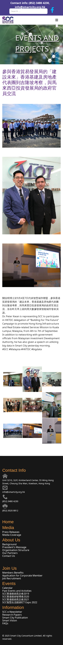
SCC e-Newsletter (12, 611)
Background (9, 544)
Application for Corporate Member (22, 575)
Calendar (7, 588)
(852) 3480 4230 (10, 501)
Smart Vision (9, 620)
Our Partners (10, 553)
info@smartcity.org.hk (30, 7)
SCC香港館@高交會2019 (15, 593)
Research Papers (12, 614)
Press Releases (10, 532)
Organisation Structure (15, 550)
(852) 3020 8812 (10, 510)
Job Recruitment (11, 578)
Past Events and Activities (16, 590)
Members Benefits (13, 572)
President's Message (14, 547)
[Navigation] (56, 20)
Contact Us (8, 556)
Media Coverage (11, 535)
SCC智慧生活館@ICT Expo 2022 (19, 602)
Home (8, 521)
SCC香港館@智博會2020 (15, 596)
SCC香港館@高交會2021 (15, 599)
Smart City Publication (15, 617)
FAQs (5, 623)
